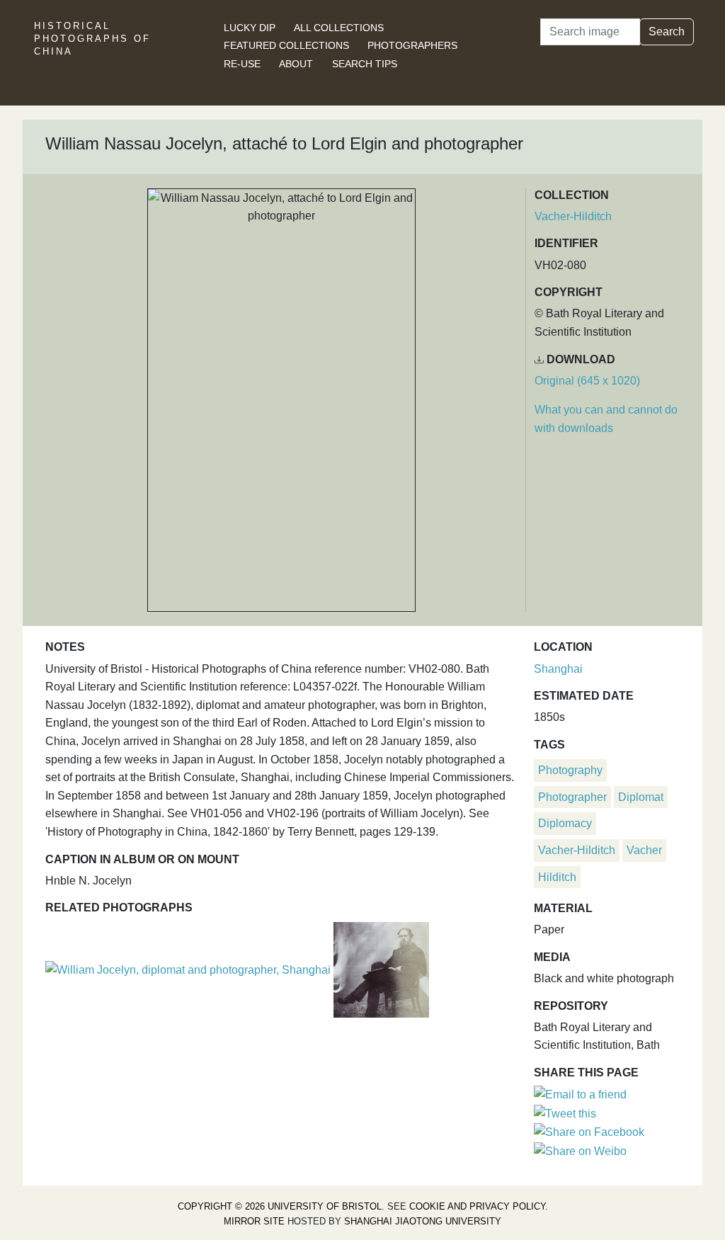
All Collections (339, 27)
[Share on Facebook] (589, 1131)
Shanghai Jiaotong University (422, 1221)
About (296, 63)
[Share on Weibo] (580, 1150)
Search (667, 31)
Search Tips (364, 63)
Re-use (242, 63)
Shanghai (558, 669)
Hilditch (557, 877)
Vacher (644, 850)
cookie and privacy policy (477, 1206)
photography (570, 770)
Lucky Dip (249, 27)
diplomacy (565, 823)
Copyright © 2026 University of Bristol (280, 1206)
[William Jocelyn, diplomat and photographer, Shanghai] (189, 968)
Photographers (412, 45)
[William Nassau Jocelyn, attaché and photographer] (381, 968)
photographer (572, 797)
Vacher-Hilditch (573, 216)
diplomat (640, 797)
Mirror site (254, 1221)
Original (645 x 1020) (587, 381)
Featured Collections (286, 45)
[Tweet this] (565, 1113)
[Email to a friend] (580, 1094)
